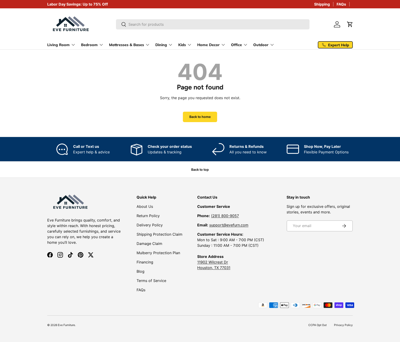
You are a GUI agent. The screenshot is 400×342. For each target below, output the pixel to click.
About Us (145, 206)
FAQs (341, 4)
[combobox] (213, 24)
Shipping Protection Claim (159, 234)
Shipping (322, 4)
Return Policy (148, 215)
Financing (145, 262)
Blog (140, 271)
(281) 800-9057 (225, 215)
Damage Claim (149, 243)
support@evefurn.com (228, 225)
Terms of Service (151, 280)
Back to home (200, 117)
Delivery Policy (150, 225)
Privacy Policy (343, 325)
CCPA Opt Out (317, 325)
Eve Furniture (66, 325)
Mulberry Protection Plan (158, 252)
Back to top (200, 169)
